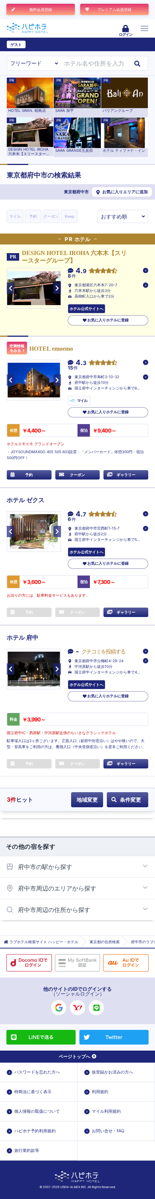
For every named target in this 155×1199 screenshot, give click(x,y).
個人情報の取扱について (37, 1111)
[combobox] (94, 63)
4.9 (81, 271)
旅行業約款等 (26, 1150)
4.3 (81, 363)
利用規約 (100, 1091)
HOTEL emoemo (51, 348)
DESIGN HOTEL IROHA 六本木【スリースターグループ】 (74, 256)
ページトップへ (74, 1056)
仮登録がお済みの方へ (112, 1072)
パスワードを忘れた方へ (37, 1072)
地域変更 (87, 799)
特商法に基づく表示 (33, 1091)
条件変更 (130, 799)
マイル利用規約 (106, 1111)
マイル (15, 216)
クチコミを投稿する (103, 651)
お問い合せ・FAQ (108, 1130)
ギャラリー (126, 474)
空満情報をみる (16, 348)
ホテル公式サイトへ (86, 308)
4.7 (81, 514)
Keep (69, 216)
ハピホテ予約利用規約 (35, 1130)
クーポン (51, 216)
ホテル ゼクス (25, 500)
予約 (33, 216)
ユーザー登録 (40, 44)
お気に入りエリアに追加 (125, 191)
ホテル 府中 (22, 637)
